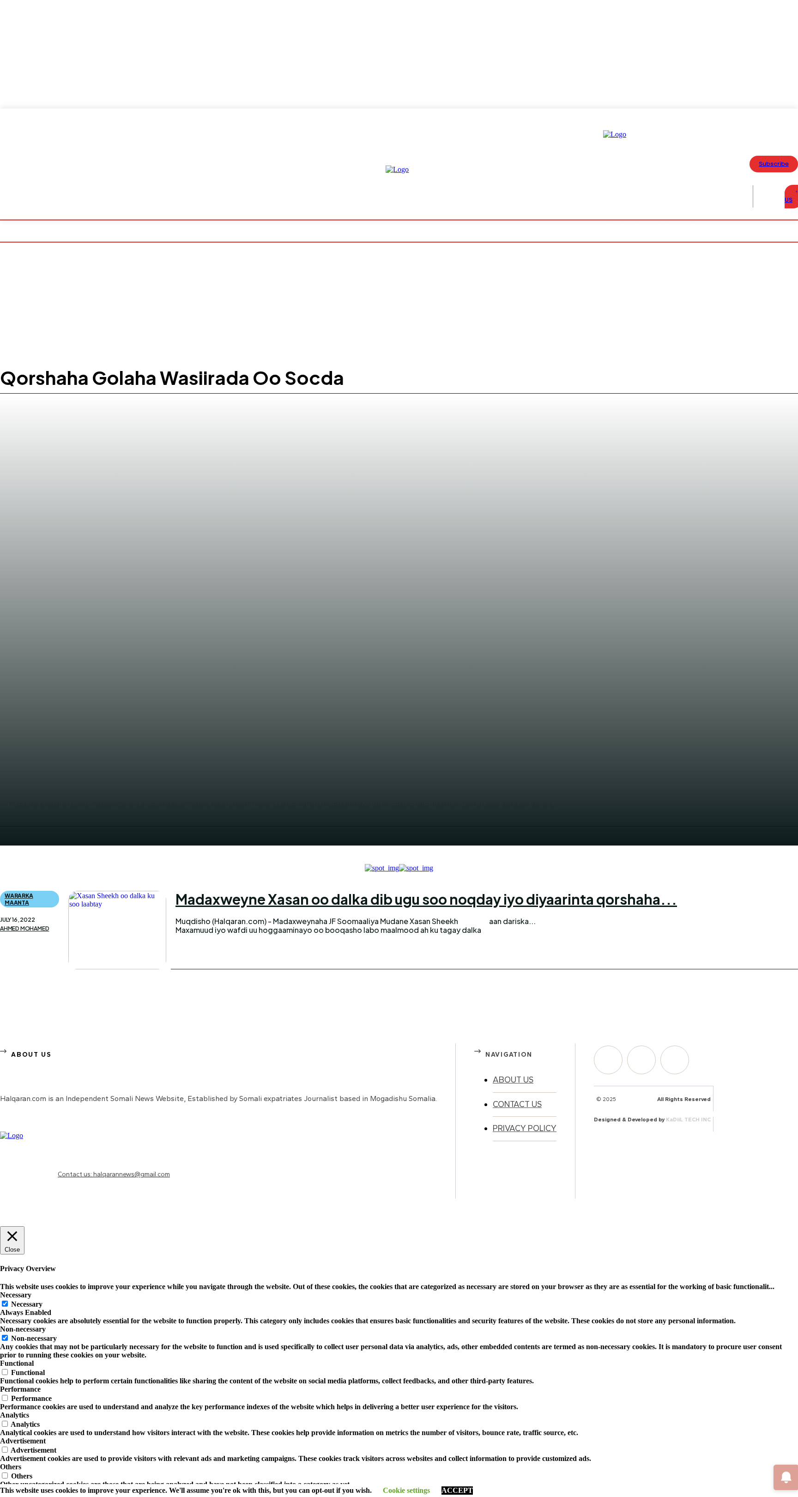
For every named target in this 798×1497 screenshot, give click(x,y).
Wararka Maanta (19, 899)
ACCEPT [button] (457, 1490)
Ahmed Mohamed (24, 928)
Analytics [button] (14, 1415)
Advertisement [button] (23, 1441)
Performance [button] (20, 1389)
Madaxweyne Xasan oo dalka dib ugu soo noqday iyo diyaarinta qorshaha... (426, 899)
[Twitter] (674, 1060)
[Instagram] (641, 1060)
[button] (767, 196)
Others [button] (10, 1467)
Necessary (26, 1304)
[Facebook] (608, 1060)
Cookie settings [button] (406, 1490)
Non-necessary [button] (23, 1329)
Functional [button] (17, 1363)
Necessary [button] (15, 1295)
